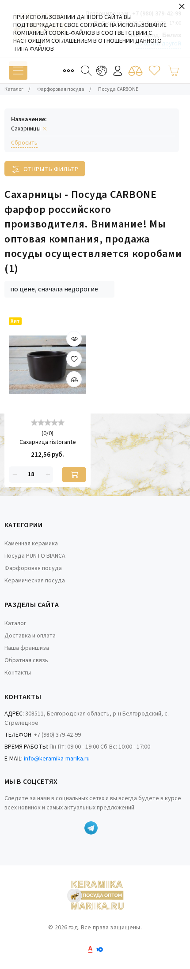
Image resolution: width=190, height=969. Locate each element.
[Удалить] (14, 474)
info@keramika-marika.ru (57, 758)
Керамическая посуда (34, 580)
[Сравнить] (135, 70)
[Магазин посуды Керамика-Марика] (95, 896)
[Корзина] (173, 70)
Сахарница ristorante (47, 442)
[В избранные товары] (74, 359)
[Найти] (86, 70)
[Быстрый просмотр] (74, 339)
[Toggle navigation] (18, 70)
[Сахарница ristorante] (47, 364)
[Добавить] (74, 379)
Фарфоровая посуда (33, 568)
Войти (117, 71)
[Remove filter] (45, 129)
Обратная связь (26, 660)
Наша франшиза (26, 648)
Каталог (15, 623)
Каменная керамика (31, 543)
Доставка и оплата (30, 635)
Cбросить (24, 142)
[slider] (48, 422)
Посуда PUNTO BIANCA (34, 556)
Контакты (17, 672)
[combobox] (59, 289)
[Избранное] (154, 70)
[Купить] (74, 474)
